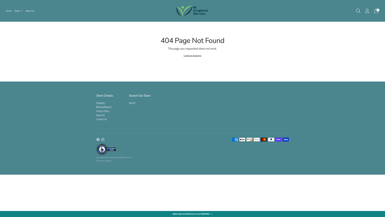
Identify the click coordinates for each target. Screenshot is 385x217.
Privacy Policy (102, 111)
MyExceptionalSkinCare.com (120, 157)
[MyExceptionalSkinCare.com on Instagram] (103, 140)
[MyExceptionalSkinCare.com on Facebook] (98, 140)
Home (9, 10)
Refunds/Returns (103, 106)
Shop (17, 10)
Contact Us (101, 119)
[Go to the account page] (367, 11)
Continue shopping (192, 55)
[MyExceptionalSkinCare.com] (192, 11)
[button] (192, 214)
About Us (30, 10)
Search (132, 102)
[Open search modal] (358, 11)
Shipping (100, 102)
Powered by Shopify (103, 161)
